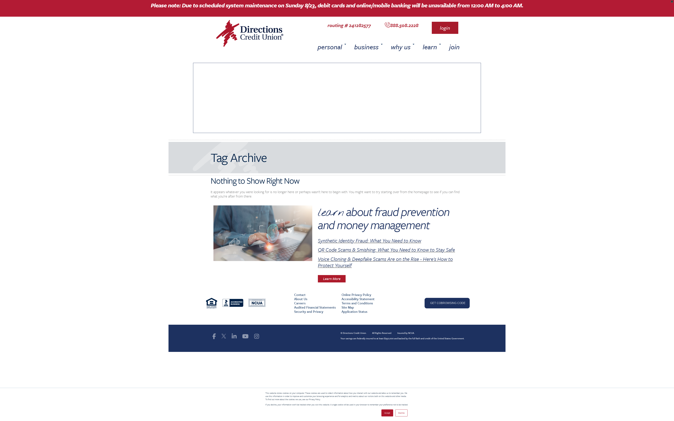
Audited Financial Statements (315, 307)
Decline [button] (401, 412)
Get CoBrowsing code (447, 303)
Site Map (348, 307)
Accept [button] (387, 412)
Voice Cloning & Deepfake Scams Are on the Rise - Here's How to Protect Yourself (385, 262)
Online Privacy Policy (356, 294)
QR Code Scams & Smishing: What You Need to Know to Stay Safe (386, 249)
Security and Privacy (308, 311)
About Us (300, 298)
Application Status (354, 311)
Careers (300, 303)
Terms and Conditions (357, 303)
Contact (300, 294)
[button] (445, 28)
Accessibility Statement (358, 298)
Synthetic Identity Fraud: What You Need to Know (369, 240)
